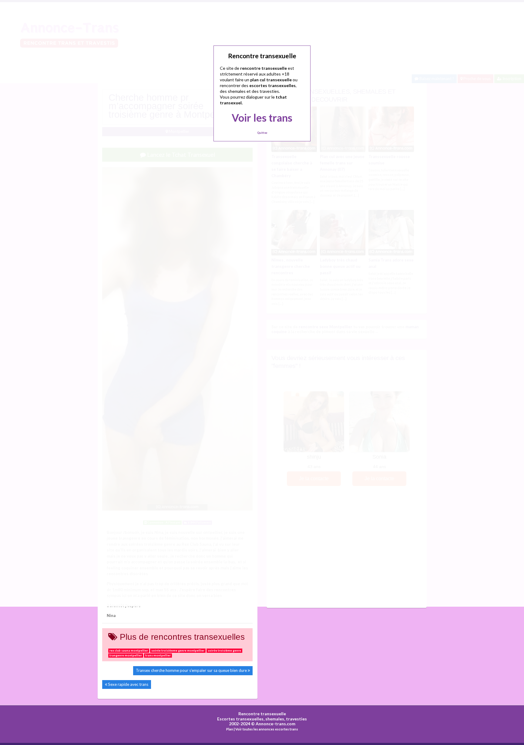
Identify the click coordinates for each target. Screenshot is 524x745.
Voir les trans (262, 117)
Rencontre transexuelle (262, 713)
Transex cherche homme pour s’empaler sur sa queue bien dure (191, 670)
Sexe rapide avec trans (128, 684)
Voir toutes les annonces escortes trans (266, 729)
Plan (229, 729)
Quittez (262, 132)
